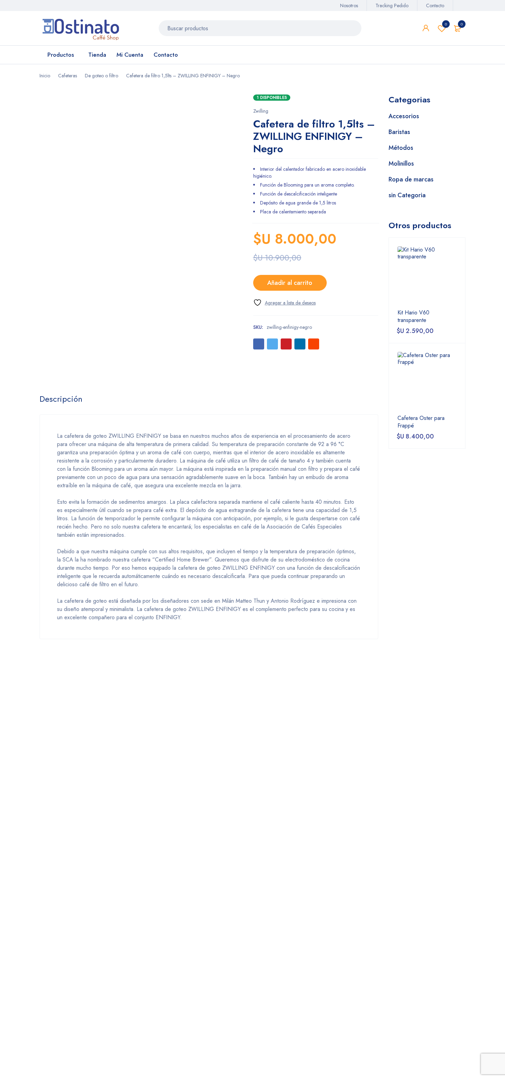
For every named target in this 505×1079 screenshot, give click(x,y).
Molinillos (401, 163)
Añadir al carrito (289, 282)
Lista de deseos (446, 24)
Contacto (435, 5)
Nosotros (349, 5)
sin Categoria (407, 195)
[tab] (61, 399)
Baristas (399, 131)
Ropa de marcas (411, 179)
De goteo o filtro (101, 75)
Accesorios (404, 116)
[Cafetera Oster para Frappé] (427, 381)
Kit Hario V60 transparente (413, 316)
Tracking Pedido (391, 5)
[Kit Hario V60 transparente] (427, 275)
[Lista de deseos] (284, 302)
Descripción (61, 399)
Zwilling (260, 111)
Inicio (45, 75)
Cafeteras (67, 75)
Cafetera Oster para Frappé (421, 422)
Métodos (401, 147)
